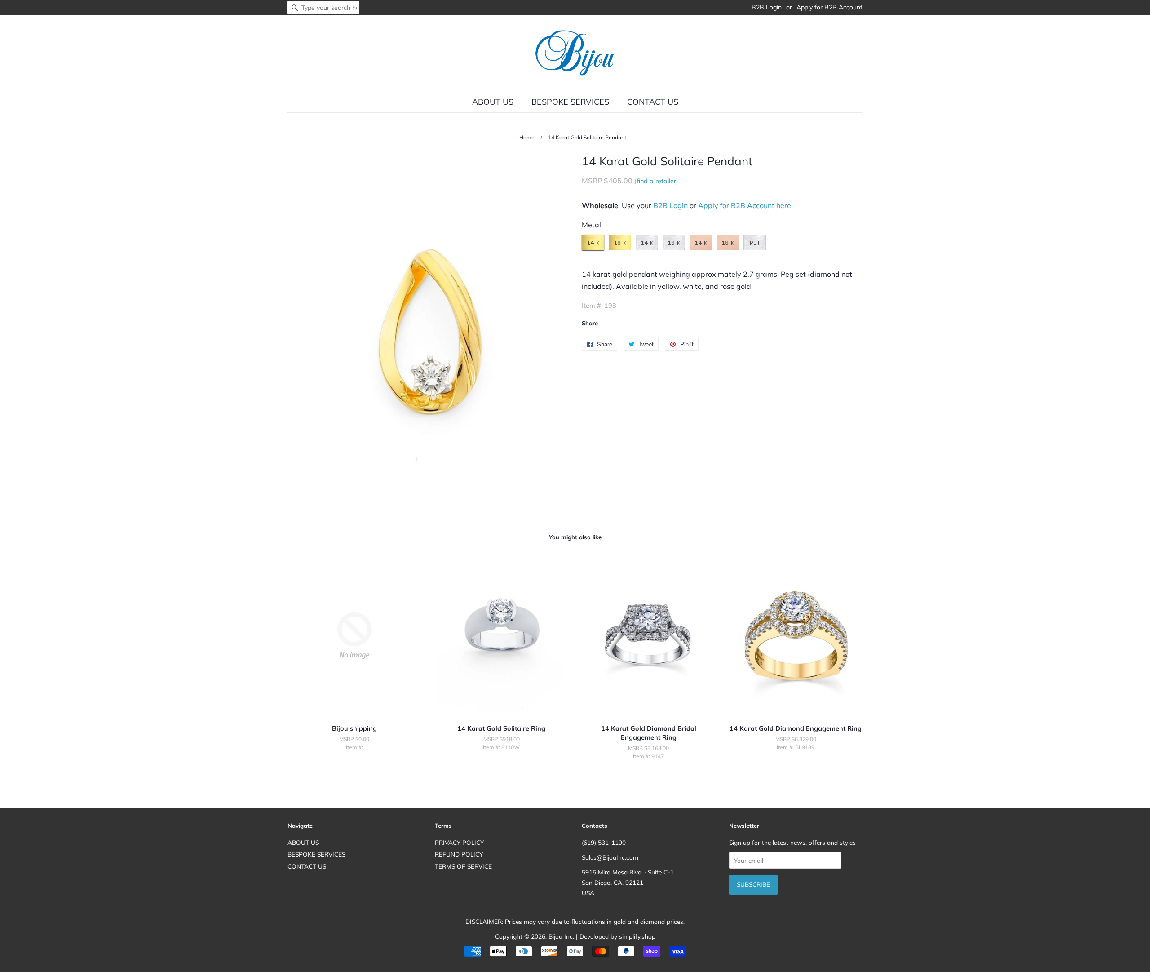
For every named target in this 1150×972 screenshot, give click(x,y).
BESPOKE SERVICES (570, 102)
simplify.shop (637, 936)
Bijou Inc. (561, 936)
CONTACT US (652, 102)
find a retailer (656, 181)
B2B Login (767, 7)
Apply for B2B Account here (744, 205)
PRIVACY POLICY (459, 842)
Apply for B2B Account (829, 7)
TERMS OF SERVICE (463, 866)
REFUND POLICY (459, 854)
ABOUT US (492, 102)
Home (527, 137)
